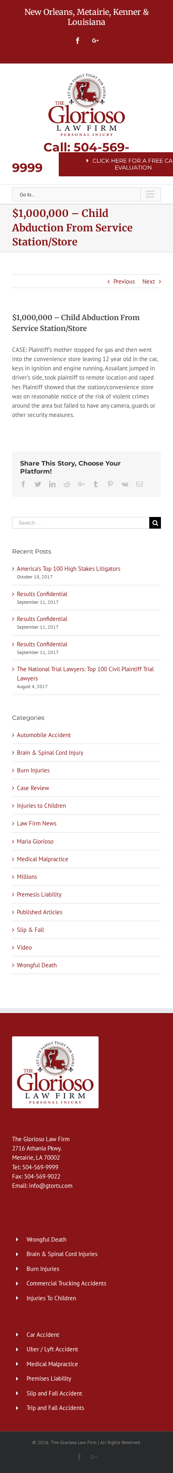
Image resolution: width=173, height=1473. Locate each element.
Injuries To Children (51, 1298)
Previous (124, 281)
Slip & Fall (30, 930)
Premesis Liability (39, 894)
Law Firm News (36, 823)
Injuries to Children (41, 805)
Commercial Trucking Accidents (66, 1283)
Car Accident (43, 1334)
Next (148, 281)
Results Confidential (42, 594)
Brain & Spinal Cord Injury (50, 752)
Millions (27, 877)
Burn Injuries (33, 770)
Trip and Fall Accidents (55, 1408)
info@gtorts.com (50, 1185)
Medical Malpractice (42, 859)
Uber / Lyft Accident (52, 1349)
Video (24, 947)
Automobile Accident (44, 735)
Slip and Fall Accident (54, 1393)
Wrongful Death (37, 965)
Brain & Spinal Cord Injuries (62, 1254)
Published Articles (39, 912)
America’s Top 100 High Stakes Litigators (68, 568)
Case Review (33, 788)
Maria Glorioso (35, 841)
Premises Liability (49, 1378)
